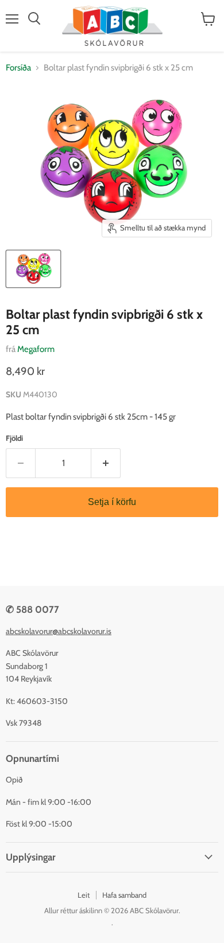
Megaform (36, 349)
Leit (84, 894)
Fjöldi (14, 438)
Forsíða (18, 68)
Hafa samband (124, 894)
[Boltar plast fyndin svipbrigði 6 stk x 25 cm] (33, 269)
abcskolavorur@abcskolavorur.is (58, 631)
